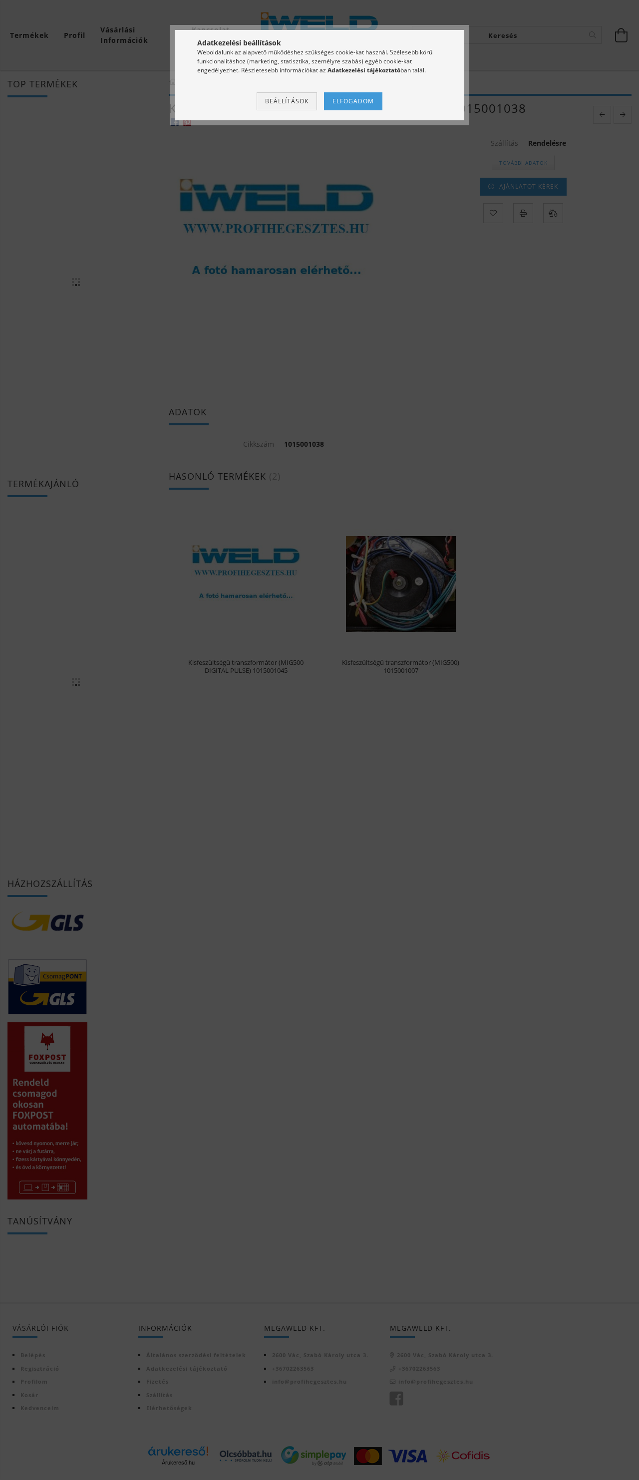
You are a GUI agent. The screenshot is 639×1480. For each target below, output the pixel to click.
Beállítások (287, 101)
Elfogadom (353, 101)
